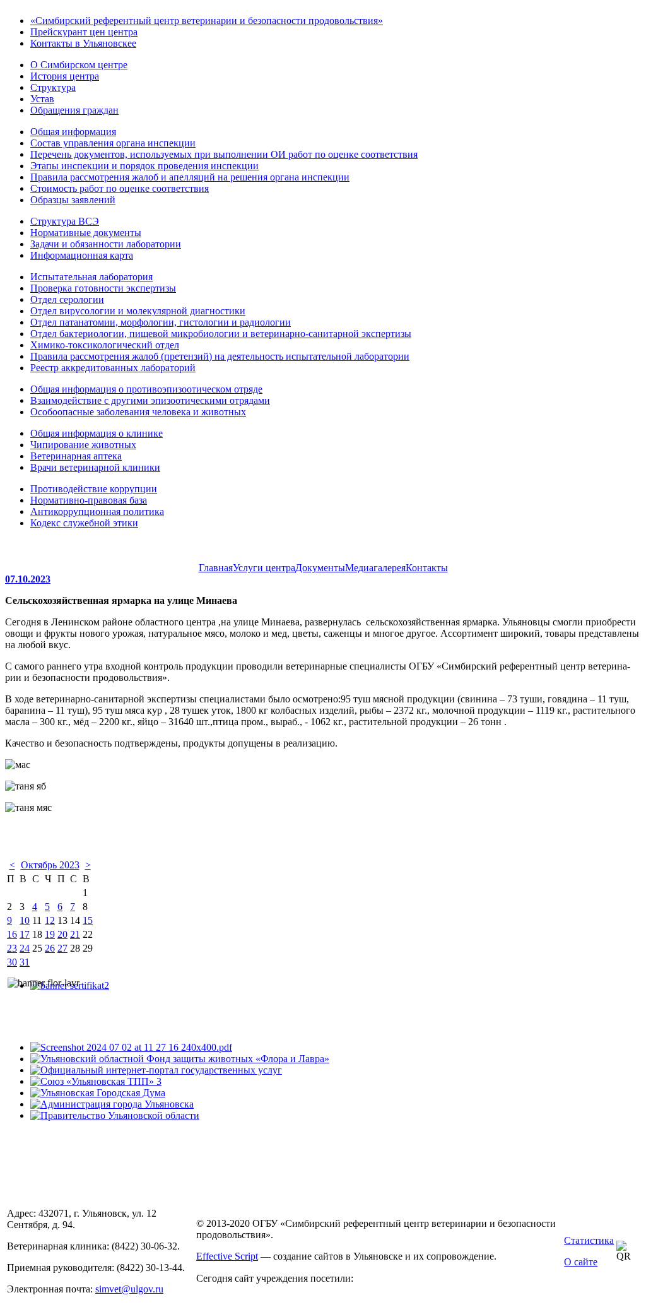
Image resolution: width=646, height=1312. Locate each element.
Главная (216, 567)
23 (12, 948)
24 (25, 948)
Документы (320, 567)
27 (62, 948)
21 (75, 934)
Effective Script (227, 1256)
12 (50, 920)
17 (25, 934)
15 (88, 920)
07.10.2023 (27, 579)
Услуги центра (264, 567)
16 (12, 934)
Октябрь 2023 (50, 865)
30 (12, 962)
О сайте (580, 1261)
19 (50, 934)
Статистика (589, 1240)
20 (62, 934)
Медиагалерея (375, 567)
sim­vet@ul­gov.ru (129, 1289)
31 (25, 962)
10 (25, 920)
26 (50, 948)
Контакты (427, 567)
